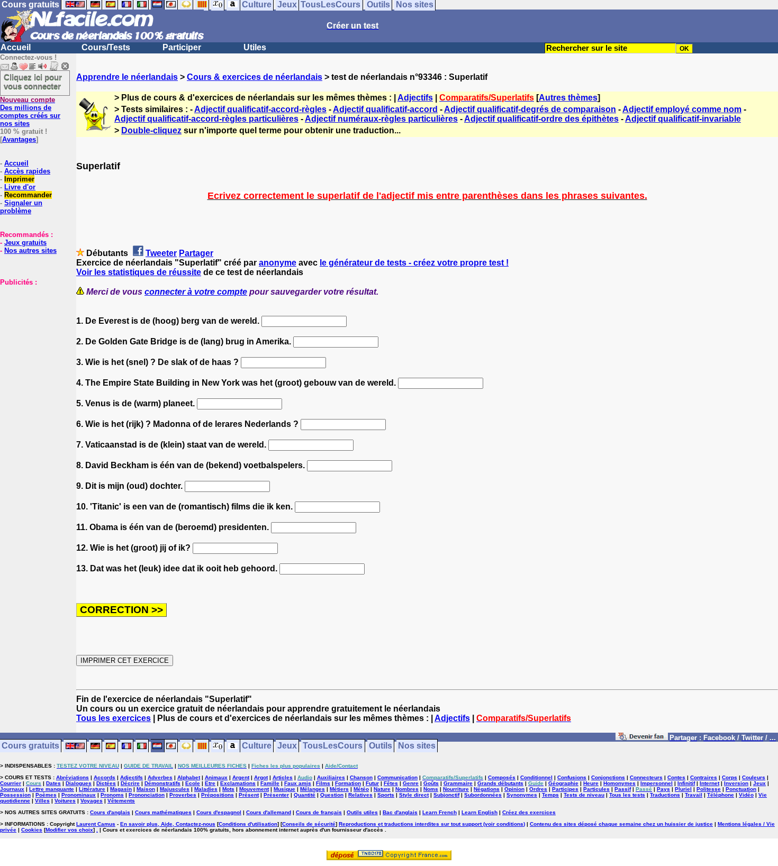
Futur (372, 783)
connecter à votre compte (195, 291)
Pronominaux (78, 795)
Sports (385, 795)
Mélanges (312, 789)
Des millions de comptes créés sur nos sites (30, 111)
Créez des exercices (529, 812)
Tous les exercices (113, 718)
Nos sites (417, 746)
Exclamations (238, 783)
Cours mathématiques (163, 812)
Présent (249, 795)
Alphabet (188, 777)
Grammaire (458, 783)
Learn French (439, 812)
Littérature (92, 789)
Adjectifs (415, 97)
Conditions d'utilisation (248, 824)
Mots (228, 789)
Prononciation (147, 795)
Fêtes (391, 783)
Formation (348, 783)
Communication (397, 777)
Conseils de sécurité (309, 824)
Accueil (16, 47)
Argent (240, 777)
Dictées (106, 783)
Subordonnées (483, 795)
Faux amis (297, 783)
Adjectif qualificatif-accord (385, 109)
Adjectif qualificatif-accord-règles (260, 109)
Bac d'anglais (400, 812)
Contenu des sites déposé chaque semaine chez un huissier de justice (621, 824)
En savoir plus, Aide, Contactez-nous (167, 824)
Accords (104, 777)
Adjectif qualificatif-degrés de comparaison (530, 109)
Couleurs (753, 777)
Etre (210, 783)
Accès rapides (27, 171)
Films (323, 783)
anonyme (277, 262)
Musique (284, 789)
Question (331, 795)
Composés (501, 777)
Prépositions (217, 795)
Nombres (407, 789)
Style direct (414, 795)
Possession (15, 795)
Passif (622, 789)
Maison (146, 789)
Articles (283, 777)
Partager (196, 253)
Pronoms (112, 795)
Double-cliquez (151, 130)
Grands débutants (500, 783)
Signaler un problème (21, 207)
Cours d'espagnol (218, 812)
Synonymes (521, 795)
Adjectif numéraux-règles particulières (381, 118)
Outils (380, 746)
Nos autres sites (30, 250)
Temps (550, 795)
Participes (565, 789)
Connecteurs (646, 777)
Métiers (339, 789)
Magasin (121, 789)
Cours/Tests (106, 47)
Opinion (514, 789)
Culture (257, 746)
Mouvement (254, 789)
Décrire (130, 783)
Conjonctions (608, 777)
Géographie (563, 783)
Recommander (28, 195)
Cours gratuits (30, 746)
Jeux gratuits (25, 243)
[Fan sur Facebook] (642, 738)
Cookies (31, 830)
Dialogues (79, 783)
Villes (42, 801)
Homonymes (619, 783)
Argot (261, 777)
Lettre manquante (51, 789)
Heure (591, 783)
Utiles (254, 47)
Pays (663, 789)
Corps (729, 777)
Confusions (571, 777)
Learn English (479, 812)
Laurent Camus (95, 824)
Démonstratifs (162, 783)
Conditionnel (536, 777)
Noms (430, 789)
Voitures (65, 801)
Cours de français (319, 812)
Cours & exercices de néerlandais (254, 76)
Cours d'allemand (268, 812)
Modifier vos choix (69, 830)
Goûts (431, 783)
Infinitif (686, 783)
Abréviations (72, 777)
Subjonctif (446, 795)
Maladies (206, 789)
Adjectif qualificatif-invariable (683, 118)
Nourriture (456, 789)
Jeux (287, 746)
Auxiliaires (331, 777)
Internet (709, 783)
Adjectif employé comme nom (681, 109)
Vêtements (121, 801)
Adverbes (160, 777)
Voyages (91, 801)
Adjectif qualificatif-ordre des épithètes (541, 118)
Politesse (708, 789)
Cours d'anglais (110, 812)
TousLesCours (333, 746)
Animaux (216, 777)
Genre (411, 783)
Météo (361, 789)
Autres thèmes (568, 97)
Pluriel (683, 789)
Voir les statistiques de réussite (138, 272)
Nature (382, 789)
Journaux (12, 789)
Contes (676, 777)
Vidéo (746, 795)
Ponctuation (741, 789)
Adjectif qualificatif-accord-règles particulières (206, 118)
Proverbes (182, 795)
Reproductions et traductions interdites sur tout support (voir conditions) (432, 824)
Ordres (538, 789)
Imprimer (19, 179)
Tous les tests (627, 795)
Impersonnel (656, 783)
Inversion (736, 783)
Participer (181, 47)
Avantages (19, 139)
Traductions (665, 795)
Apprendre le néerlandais (127, 76)
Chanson (361, 777)
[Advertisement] (32, 339)
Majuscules (174, 789)
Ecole (192, 783)
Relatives (360, 795)
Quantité (304, 795)
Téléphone (720, 795)
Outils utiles (362, 812)
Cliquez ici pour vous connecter (33, 81)
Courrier (10, 783)
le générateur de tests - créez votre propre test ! (414, 262)
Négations (487, 789)
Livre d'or (19, 187)
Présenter (276, 795)
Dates (53, 783)
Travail (693, 795)
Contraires (703, 777)
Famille (269, 783)
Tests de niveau (584, 795)
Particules (596, 789)
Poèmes (46, 795)
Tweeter (161, 253)
